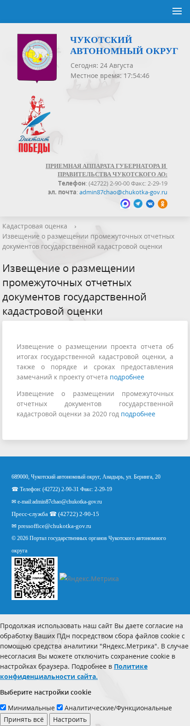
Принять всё (24, 719)
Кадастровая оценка (34, 226)
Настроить (70, 719)
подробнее (127, 376)
